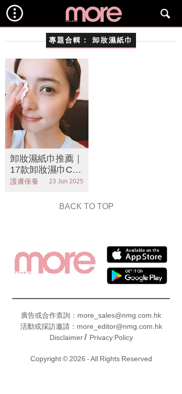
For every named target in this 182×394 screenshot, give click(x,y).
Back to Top (86, 206)
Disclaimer (66, 337)
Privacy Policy (111, 337)
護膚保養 (24, 181)
